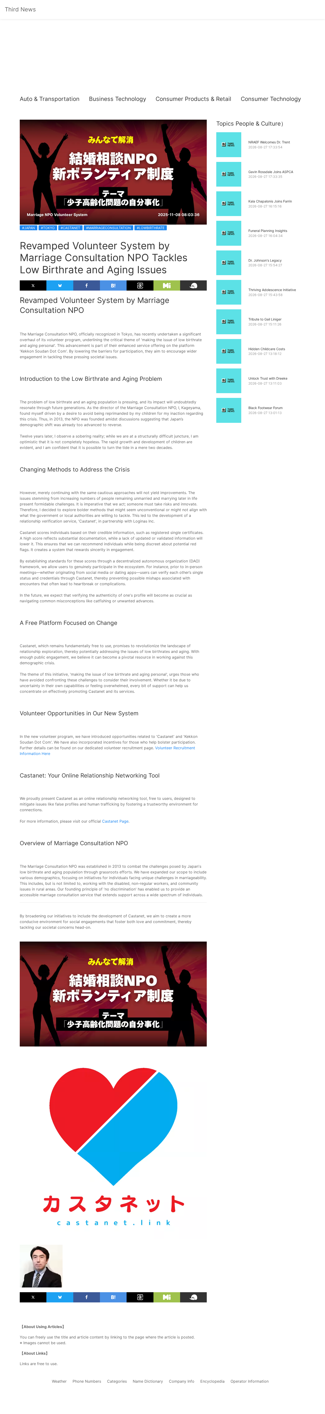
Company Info (181, 1381)
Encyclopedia (212, 1381)
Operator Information (250, 1381)
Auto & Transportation (49, 98)
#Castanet (70, 228)
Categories (117, 1381)
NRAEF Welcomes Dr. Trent (269, 142)
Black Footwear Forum (265, 408)
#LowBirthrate (150, 228)
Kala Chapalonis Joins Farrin (270, 201)
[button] (27, 99)
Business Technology (117, 98)
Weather (59, 1381)
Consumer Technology (271, 98)
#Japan (28, 228)
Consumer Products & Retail (193, 98)
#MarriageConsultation (108, 228)
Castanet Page (115, 821)
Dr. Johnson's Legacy (265, 260)
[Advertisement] (162, 57)
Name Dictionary (148, 1381)
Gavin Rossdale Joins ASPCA (270, 172)
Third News (20, 9)
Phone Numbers (87, 1381)
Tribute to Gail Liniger (264, 319)
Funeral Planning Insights (267, 231)
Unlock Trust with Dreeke (267, 378)
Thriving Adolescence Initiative (272, 290)
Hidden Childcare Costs (266, 349)
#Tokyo (48, 228)
